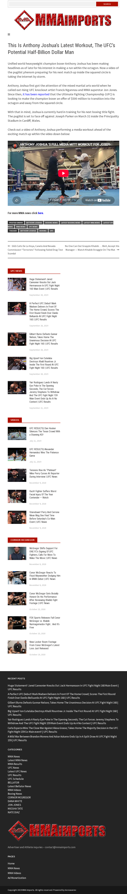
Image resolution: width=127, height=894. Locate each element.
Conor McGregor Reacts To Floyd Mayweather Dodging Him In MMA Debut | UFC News (44, 576)
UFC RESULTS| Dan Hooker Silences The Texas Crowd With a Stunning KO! (44, 431)
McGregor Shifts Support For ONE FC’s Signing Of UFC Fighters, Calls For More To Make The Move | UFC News (43, 553)
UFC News (33, 227)
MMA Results (15, 764)
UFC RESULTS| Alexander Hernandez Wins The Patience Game (44, 452)
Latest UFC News (17, 771)
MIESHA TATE (15, 808)
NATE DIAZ (14, 812)
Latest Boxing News (70, 222)
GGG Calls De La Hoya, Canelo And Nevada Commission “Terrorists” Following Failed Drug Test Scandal (35, 249)
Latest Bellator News (19, 786)
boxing (42, 231)
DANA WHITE (15, 801)
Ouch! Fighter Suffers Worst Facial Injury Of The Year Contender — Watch (42, 494)
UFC (51, 231)
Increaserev (70, 890)
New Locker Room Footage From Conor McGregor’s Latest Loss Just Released (44, 645)
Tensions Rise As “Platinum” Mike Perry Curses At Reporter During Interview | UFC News (44, 473)
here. (41, 213)
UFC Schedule (16, 779)
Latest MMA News (92, 222)
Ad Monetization (17, 878)
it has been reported (36, 94)
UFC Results (14, 775)
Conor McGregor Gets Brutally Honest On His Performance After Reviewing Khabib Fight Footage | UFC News (43, 598)
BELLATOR (13, 782)
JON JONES (14, 805)
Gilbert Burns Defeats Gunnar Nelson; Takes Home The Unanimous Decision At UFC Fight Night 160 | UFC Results (43, 339)
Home (11, 863)
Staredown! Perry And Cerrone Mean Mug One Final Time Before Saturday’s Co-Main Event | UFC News (44, 517)
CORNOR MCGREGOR (19, 797)
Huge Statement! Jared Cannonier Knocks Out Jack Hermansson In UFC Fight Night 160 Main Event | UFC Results (44, 284)
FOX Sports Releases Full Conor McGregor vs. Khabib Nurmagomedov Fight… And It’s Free (44, 622)
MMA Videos (14, 790)
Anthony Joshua (34, 222)
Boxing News (51, 222)
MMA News (20, 227)
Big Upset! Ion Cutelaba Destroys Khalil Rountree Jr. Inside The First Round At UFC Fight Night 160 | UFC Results (44, 363)
